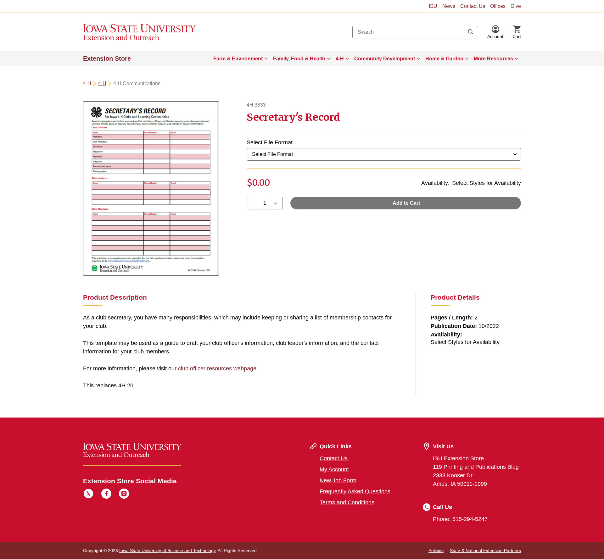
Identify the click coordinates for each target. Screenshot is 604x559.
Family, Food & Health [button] (299, 58)
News (448, 6)
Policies (436, 550)
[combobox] (415, 32)
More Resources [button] (493, 58)
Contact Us (472, 6)
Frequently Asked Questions (355, 491)
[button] (495, 32)
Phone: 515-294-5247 (460, 519)
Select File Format (270, 142)
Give (516, 6)
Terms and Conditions (347, 502)
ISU (433, 6)
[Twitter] (88, 494)
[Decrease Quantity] (277, 203)
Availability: (435, 183)
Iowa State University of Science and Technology (167, 550)
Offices (498, 6)
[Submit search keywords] (470, 32)
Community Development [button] (384, 58)
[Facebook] (106, 494)
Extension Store (107, 58)
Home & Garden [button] (444, 58)
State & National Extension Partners (485, 550)
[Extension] (139, 32)
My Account (334, 469)
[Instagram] (124, 494)
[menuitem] (241, 58)
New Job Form (338, 480)
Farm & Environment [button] (238, 58)
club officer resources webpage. (218, 368)
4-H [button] (340, 58)
